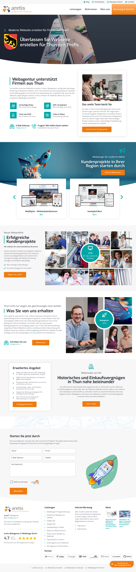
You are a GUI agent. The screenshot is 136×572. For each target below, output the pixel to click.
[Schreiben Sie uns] (6, 342)
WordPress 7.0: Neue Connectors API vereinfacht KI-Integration (125, 522)
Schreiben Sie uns (18, 342)
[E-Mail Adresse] (12, 126)
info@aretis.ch (21, 128)
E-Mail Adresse (23, 125)
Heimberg (33, 333)
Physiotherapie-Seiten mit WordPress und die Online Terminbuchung (111, 523)
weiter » (108, 528)
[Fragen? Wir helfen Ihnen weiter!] (34, 126)
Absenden (18, 491)
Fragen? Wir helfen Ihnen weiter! (53, 125)
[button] (14, 197)
